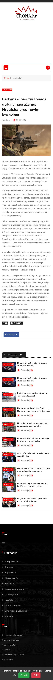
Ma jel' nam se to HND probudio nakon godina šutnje (32, 500)
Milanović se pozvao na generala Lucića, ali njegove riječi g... (32, 484)
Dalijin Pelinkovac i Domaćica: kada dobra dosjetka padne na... (33, 469)
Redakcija (6, 120)
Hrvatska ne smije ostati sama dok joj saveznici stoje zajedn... (33, 424)
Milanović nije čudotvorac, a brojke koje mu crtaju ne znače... (33, 439)
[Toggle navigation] (6, 67)
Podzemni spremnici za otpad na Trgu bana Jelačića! (32, 394)
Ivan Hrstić (7, 90)
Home (6, 78)
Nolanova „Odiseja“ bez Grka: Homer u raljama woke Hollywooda (33, 409)
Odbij (35, 675)
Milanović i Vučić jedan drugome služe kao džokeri (32, 364)
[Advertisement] (26, 44)
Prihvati (23, 675)
